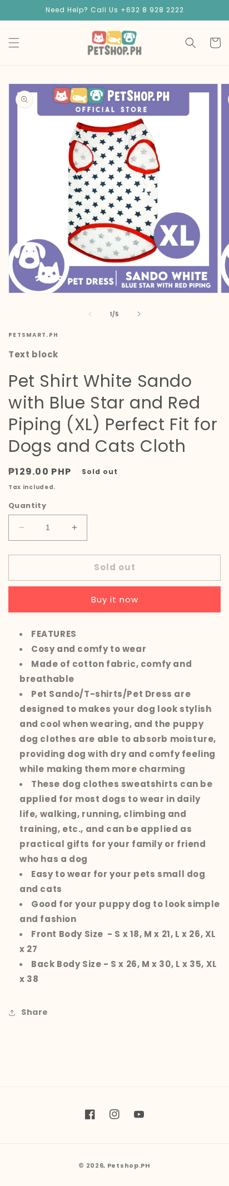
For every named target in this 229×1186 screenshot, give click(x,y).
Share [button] (34, 1012)
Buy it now (114, 599)
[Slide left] (90, 314)
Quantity (27, 505)
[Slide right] (139, 314)
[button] (14, 43)
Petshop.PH (129, 1165)
